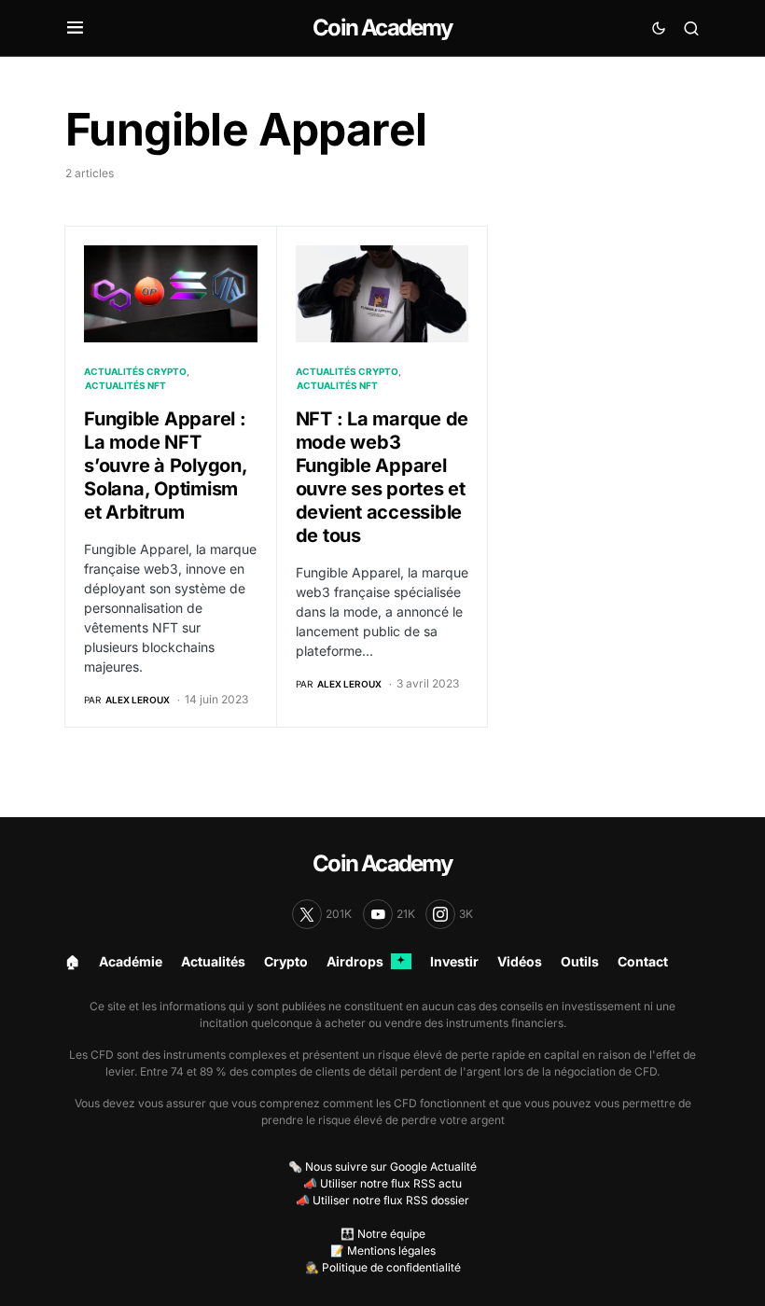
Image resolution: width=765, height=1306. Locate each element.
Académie (130, 961)
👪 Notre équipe (383, 1234)
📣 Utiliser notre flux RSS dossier (382, 1200)
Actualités (213, 961)
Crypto (286, 961)
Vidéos (519, 961)
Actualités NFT (125, 385)
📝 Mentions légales (383, 1250)
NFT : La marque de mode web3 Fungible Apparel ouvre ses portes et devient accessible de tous (382, 477)
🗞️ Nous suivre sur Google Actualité (382, 1167)
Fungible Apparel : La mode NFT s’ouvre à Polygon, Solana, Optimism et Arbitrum (165, 465)
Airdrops (366, 961)
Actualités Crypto (135, 371)
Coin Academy (382, 27)
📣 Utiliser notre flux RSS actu (382, 1183)
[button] (75, 28)
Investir (454, 961)
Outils (580, 961)
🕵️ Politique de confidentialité (383, 1267)
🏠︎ (72, 961)
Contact (643, 961)
